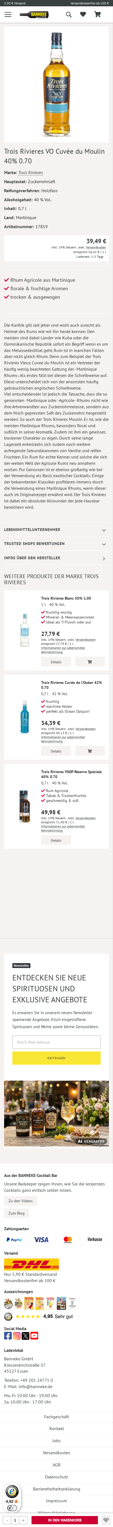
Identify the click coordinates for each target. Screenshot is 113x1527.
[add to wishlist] (83, 14)
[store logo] (30, 14)
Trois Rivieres (30, 172)
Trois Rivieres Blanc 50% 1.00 (66, 598)
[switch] (12, 1508)
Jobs (56, 1440)
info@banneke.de (35, 1386)
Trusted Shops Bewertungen (34, 543)
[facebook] (8, 1337)
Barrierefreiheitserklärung (56, 1489)
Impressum (56, 1500)
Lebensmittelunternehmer (32, 529)
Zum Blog (17, 1213)
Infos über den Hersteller (32, 557)
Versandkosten (96, 247)
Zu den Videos (21, 1200)
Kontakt (56, 1428)
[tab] (56, 530)
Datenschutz (56, 1477)
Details (56, 662)
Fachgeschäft (56, 1416)
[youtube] (34, 1337)
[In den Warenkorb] (90, 661)
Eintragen (56, 1058)
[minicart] (97, 15)
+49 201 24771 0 (36, 1380)
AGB (56, 1464)
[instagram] (17, 1337)
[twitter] (25, 1337)
